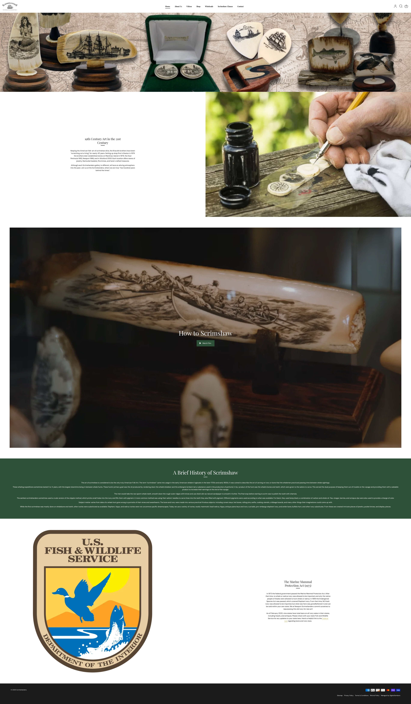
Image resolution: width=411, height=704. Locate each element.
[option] (205, 52)
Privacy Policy (349, 695)
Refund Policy (374, 695)
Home (167, 6)
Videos (189, 6)
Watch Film (206, 343)
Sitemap (340, 695)
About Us (178, 6)
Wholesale (209, 6)
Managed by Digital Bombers (390, 695)
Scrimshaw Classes (225, 6)
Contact (240, 6)
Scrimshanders (21, 690)
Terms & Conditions (362, 695)
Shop (198, 6)
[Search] (400, 6)
